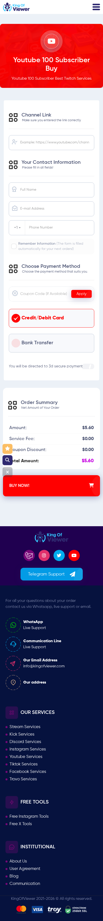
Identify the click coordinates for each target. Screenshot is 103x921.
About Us (18, 861)
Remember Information (50, 246)
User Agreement (25, 869)
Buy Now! (19, 486)
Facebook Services (28, 772)
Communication (25, 884)
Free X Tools (21, 824)
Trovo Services (23, 779)
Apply (81, 293)
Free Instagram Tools (29, 816)
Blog (14, 876)
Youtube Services (26, 757)
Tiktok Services (24, 764)
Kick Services (22, 734)
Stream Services (25, 727)
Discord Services (25, 742)
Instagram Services (28, 749)
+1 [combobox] (16, 228)
